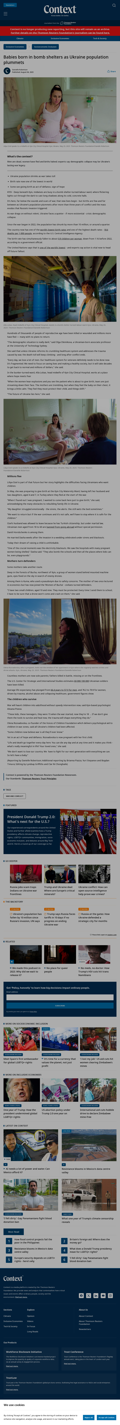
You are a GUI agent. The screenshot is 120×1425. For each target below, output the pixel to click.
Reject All (89, 1417)
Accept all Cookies (106, 1417)
